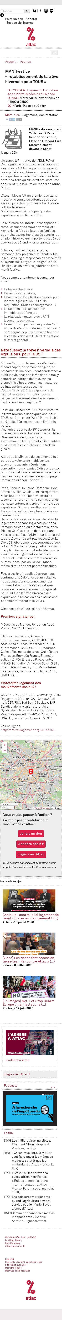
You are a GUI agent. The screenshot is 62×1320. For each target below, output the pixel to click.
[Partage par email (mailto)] (7, 119)
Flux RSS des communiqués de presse (23, 1262)
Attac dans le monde (15, 1246)
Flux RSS (9, 1259)
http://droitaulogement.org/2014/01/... (28, 730)
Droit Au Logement (28, 90)
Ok (27, 11)
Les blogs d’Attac (13, 1240)
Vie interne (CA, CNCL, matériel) (20, 1237)
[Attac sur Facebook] (40, 10)
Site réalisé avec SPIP (15, 1265)
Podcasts (10, 1085)
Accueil (10, 61)
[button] (31, 772)
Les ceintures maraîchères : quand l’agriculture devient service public (31, 1200)
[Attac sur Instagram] (46, 10)
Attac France (41, 1164)
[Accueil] (31, 36)
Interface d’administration (17, 1271)
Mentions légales (13, 1268)
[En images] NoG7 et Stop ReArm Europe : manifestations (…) (28, 1003)
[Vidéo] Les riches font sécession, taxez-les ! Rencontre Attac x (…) (29, 959)
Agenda (25, 61)
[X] (20, 119)
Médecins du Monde (40, 94)
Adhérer (31, 19)
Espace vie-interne (20, 22)
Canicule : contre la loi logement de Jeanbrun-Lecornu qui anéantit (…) (31, 916)
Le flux (8, 1133)
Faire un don (14, 19)
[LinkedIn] (13, 119)
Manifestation (48, 115)
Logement (30, 115)
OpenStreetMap (42, 807)
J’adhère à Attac (17, 1060)
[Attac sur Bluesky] (35, 10)
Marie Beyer (41, 1204)
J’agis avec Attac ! (17, 1074)
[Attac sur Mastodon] (52, 10)
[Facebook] (10, 119)
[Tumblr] (17, 119)
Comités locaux (12, 1243)
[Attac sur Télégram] (2, 15)
